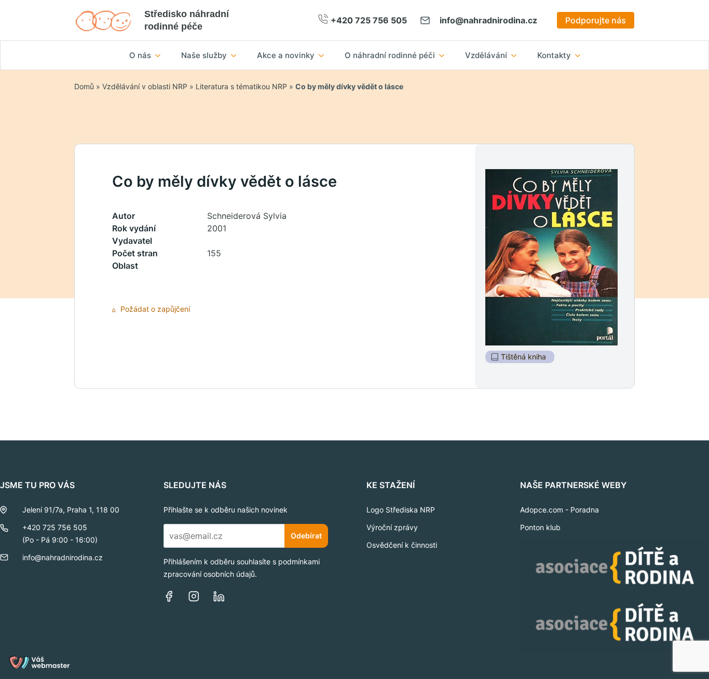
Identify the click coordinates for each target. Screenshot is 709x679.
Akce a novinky (286, 55)
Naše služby (204, 55)
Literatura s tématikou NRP (241, 86)
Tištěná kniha (523, 356)
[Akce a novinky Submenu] (324, 55)
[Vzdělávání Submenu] (517, 55)
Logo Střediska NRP (400, 509)
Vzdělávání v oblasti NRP (144, 86)
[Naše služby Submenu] (237, 55)
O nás (140, 55)
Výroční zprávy (392, 527)
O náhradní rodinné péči (390, 55)
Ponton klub (540, 527)
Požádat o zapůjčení (155, 308)
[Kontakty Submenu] (581, 55)
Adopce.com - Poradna (559, 509)
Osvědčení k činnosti (401, 545)
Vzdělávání (486, 55)
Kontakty (554, 55)
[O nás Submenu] (161, 55)
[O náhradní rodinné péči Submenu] (445, 55)
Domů (84, 86)
